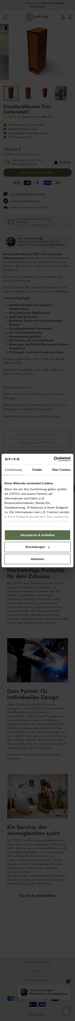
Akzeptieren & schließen (37, 535)
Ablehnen (37, 559)
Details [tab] (37, 469)
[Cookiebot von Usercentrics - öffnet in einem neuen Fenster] (54, 459)
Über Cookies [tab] (61, 469)
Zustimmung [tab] (13, 469)
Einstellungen (35, 547)
